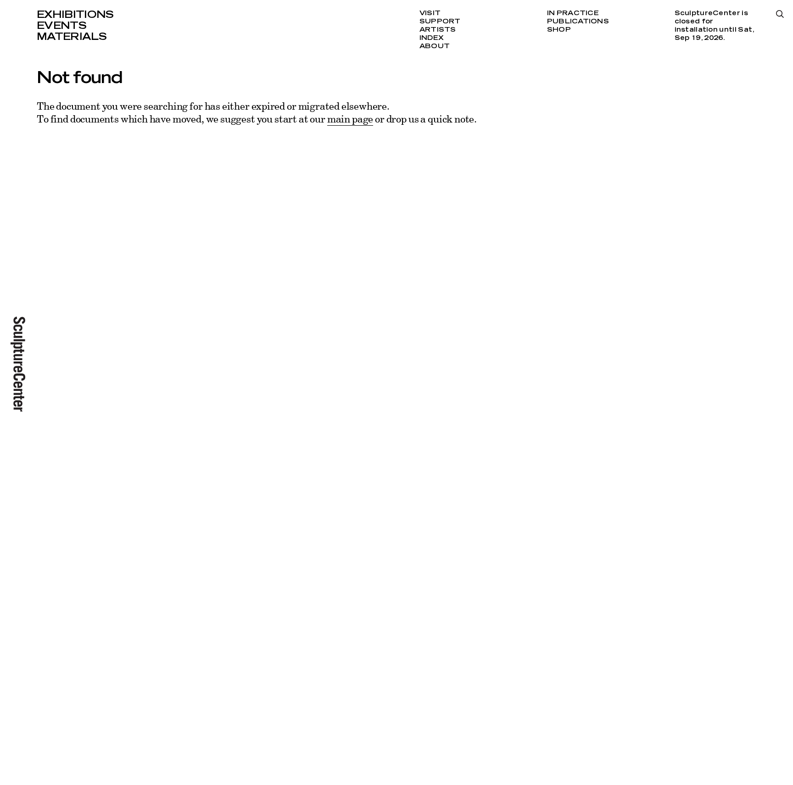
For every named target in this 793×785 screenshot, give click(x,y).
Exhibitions (75, 15)
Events (61, 26)
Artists (437, 30)
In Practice (573, 13)
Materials (71, 37)
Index (431, 38)
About (434, 46)
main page (350, 118)
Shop (559, 30)
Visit (430, 13)
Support (440, 21)
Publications (578, 21)
